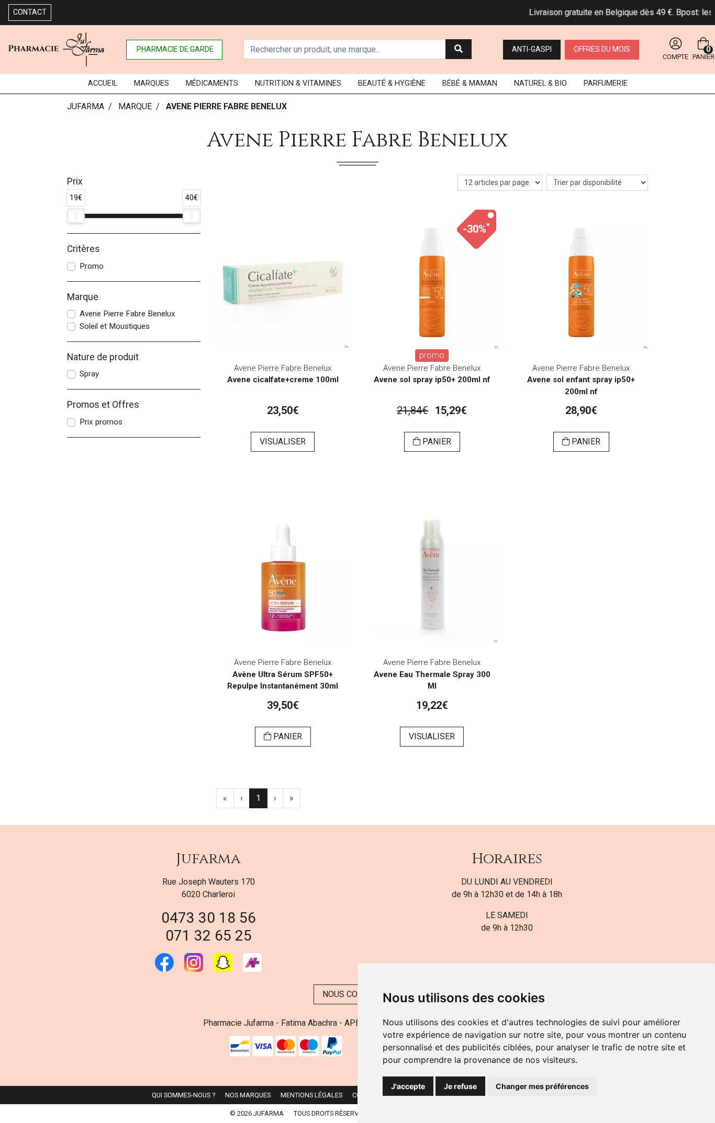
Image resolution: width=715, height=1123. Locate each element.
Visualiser (283, 441)
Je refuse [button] (460, 1086)
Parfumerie (606, 83)
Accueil (102, 83)
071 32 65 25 (208, 935)
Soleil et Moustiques (115, 326)
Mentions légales (311, 1095)
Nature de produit (103, 357)
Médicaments (212, 83)
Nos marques (248, 1095)
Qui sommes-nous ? (183, 1095)
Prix (75, 181)
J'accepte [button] (408, 1086)
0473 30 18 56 (208, 917)
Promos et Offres (103, 404)
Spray (89, 374)
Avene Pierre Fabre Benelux (127, 313)
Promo (92, 266)
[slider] (76, 216)
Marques (151, 83)
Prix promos (101, 422)
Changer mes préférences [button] (542, 1086)
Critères (83, 249)
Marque (135, 106)
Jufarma (208, 858)
